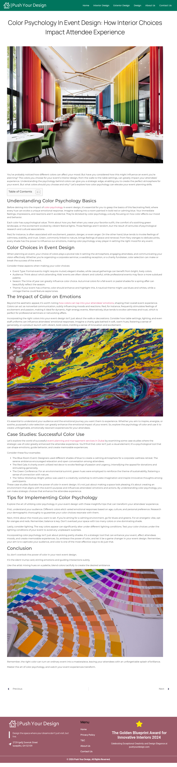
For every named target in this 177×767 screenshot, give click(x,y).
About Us (150, 5)
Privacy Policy (87, 734)
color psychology (53, 207)
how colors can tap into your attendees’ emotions (86, 303)
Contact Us (165, 5)
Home (86, 5)
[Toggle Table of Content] (36, 192)
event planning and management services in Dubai (76, 440)
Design (137, 5)
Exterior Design (121, 5)
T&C (82, 740)
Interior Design (101, 5)
